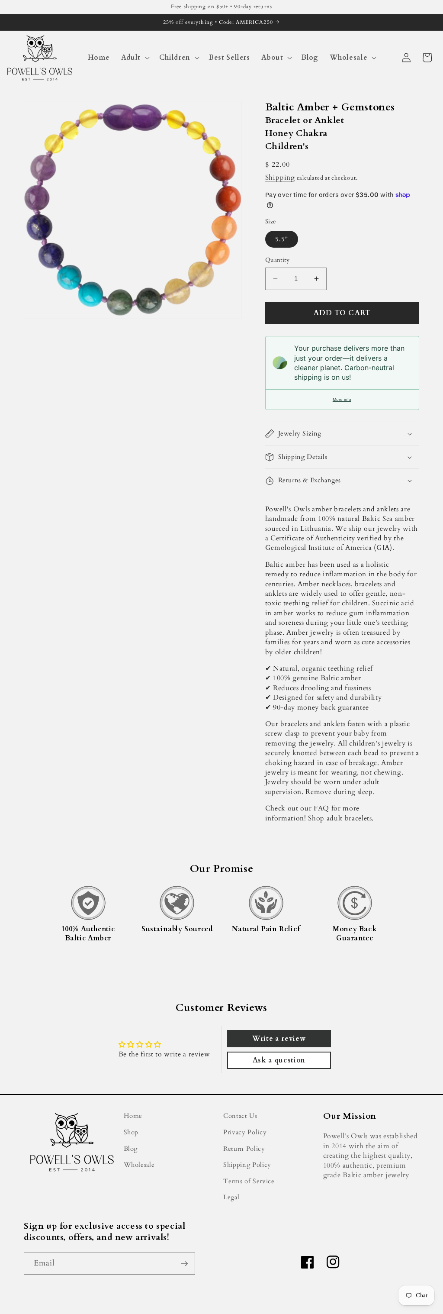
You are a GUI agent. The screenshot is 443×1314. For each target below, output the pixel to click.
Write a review (278, 1038)
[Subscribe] (184, 1264)
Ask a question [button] (279, 1060)
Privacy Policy (244, 1132)
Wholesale (139, 1164)
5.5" (281, 239)
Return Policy (244, 1148)
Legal (231, 1197)
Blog (131, 1148)
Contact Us (240, 1115)
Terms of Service (249, 1181)
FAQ (322, 808)
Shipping (280, 177)
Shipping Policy (247, 1164)
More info (342, 399)
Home (133, 1115)
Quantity (277, 260)
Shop (131, 1132)
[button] (134, 57)
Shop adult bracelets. (341, 818)
